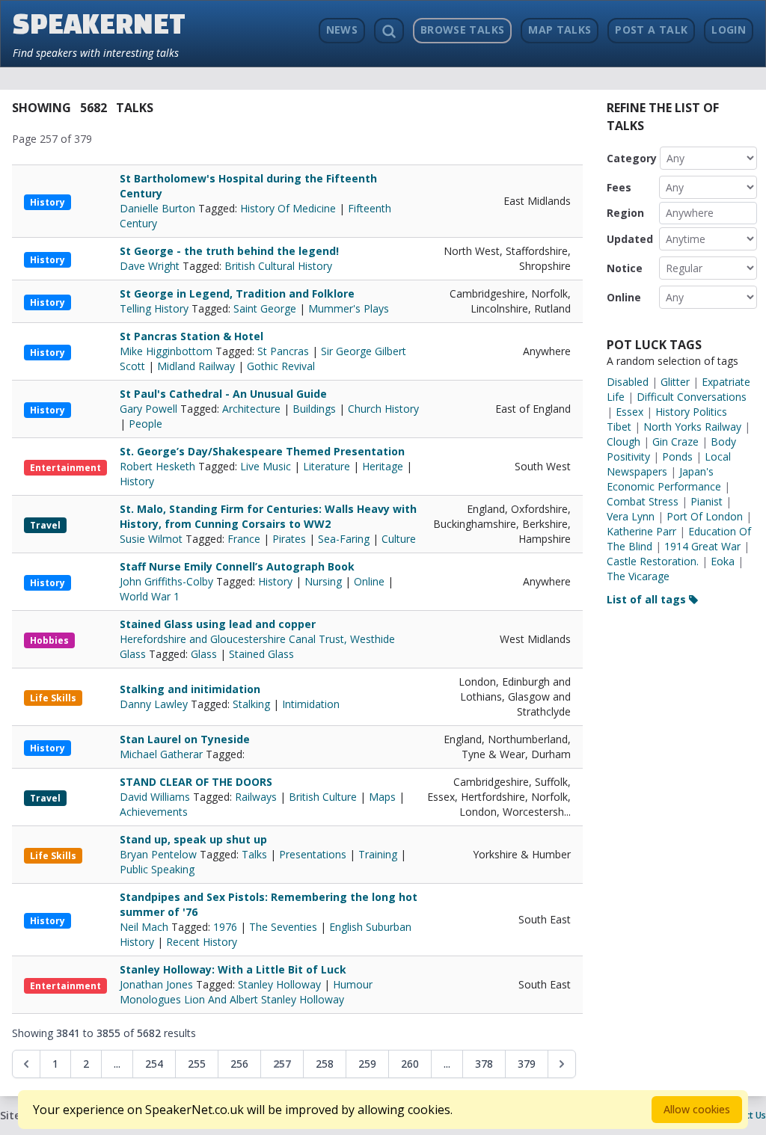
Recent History (201, 942)
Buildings (314, 409)
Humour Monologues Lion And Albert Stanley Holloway (246, 991)
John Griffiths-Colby (168, 581)
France (243, 539)
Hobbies (49, 640)
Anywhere (690, 213)
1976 (225, 927)
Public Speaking (157, 869)
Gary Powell (150, 409)
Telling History (156, 308)
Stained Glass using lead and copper (218, 624)
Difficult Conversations (692, 397)
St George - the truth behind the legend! (229, 251)
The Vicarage (638, 576)
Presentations (312, 854)
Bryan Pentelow (160, 854)
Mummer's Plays (348, 308)
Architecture (251, 409)
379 (527, 1063)
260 (410, 1063)
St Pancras (283, 351)
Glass (204, 654)
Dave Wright (151, 266)
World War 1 (150, 596)
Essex (629, 412)
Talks (254, 854)
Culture (399, 539)
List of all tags (648, 599)
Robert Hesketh (159, 466)
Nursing (323, 581)
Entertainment (65, 467)
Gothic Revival (281, 366)
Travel (45, 525)
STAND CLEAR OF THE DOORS (196, 782)
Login (728, 29)
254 (154, 1063)
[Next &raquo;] (562, 1064)
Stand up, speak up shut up (193, 839)
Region (625, 213)
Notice (625, 268)
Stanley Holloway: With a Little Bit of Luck (233, 969)
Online (369, 581)
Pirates (289, 539)
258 (325, 1063)
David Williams (156, 797)
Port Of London (705, 516)
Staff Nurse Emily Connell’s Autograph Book (237, 566)
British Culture (323, 797)
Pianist (706, 501)
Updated (630, 239)
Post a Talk (651, 29)
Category (632, 158)
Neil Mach (145, 927)
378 (484, 1063)
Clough (623, 441)
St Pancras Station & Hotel (191, 336)
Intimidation (311, 704)
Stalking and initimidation (190, 689)
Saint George (264, 308)
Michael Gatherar (163, 754)
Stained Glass (261, 654)
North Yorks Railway (692, 426)
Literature (326, 466)
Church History (383, 409)
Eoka (723, 561)
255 (197, 1063)
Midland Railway (196, 366)
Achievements (154, 812)
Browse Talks (462, 29)
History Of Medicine (288, 208)
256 (239, 1063)
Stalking (251, 704)
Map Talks (559, 29)
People (145, 423)
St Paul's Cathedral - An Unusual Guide (223, 394)
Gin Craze (675, 441)
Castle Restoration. (653, 561)
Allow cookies (697, 1109)
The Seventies (283, 927)
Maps (382, 797)
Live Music (265, 466)
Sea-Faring (344, 539)
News (342, 29)
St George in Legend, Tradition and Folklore (237, 293)
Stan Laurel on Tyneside (185, 739)
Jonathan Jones (158, 984)
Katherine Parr (641, 531)
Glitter (675, 382)
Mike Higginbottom (167, 351)
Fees (619, 187)
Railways (256, 797)
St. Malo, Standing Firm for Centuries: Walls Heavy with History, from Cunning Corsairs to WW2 (268, 516)
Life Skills (53, 698)
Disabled (628, 382)
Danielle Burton (159, 208)
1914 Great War (702, 546)
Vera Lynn (631, 516)
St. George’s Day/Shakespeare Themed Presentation (262, 451)
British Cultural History (278, 266)
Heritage (382, 466)
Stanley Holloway (279, 984)
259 (367, 1063)
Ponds (677, 456)
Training (377, 854)
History (47, 202)
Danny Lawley (155, 704)
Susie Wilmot (153, 539)
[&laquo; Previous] (26, 1064)
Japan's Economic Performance (664, 478)
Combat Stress (642, 501)
